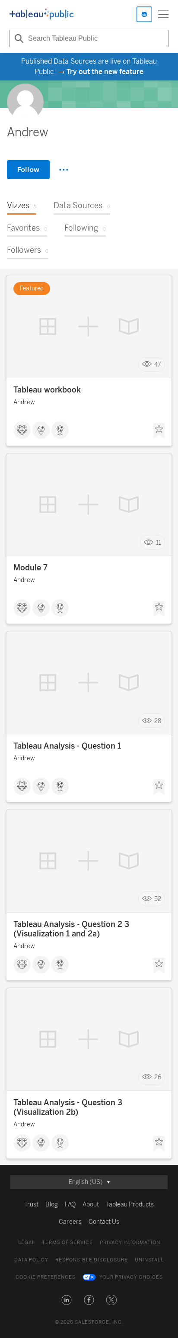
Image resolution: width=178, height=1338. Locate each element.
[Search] (17, 38)
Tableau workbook (47, 390)
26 (157, 1077)
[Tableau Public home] (41, 14)
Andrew (24, 402)
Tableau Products (130, 1204)
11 (158, 542)
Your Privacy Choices (131, 1277)
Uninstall (149, 1260)
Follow (28, 169)
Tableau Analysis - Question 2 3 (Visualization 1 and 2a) (71, 929)
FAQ (70, 1204)
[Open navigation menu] (163, 14)
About (91, 1204)
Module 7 (30, 568)
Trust (31, 1204)
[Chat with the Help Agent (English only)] (144, 14)
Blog (51, 1204)
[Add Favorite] (159, 431)
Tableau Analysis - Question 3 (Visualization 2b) (67, 1107)
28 (157, 720)
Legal (26, 1242)
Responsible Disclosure (91, 1260)
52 (157, 899)
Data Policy (31, 1260)
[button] (66, 1300)
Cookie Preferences (46, 1277)
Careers (70, 1221)
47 (157, 364)
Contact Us (104, 1221)
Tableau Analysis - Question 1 (67, 746)
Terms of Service (67, 1242)
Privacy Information (130, 1242)
